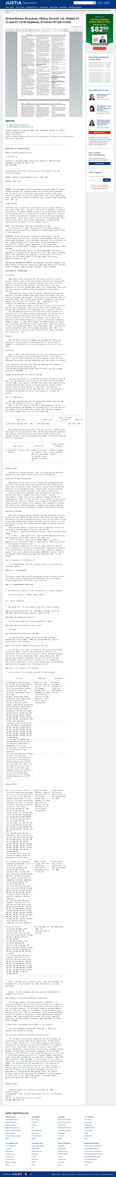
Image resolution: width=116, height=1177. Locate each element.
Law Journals (88, 1130)
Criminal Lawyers (10, 1125)
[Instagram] (21, 1174)
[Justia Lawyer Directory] (31, 1174)
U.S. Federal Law (11, 1143)
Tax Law (60, 1136)
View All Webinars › (100, 132)
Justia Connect (55, 1174)
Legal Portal (65, 1174)
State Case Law (36, 1151)
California (35, 1154)
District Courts (10, 1159)
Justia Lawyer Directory (91, 1148)
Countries (61, 1162)
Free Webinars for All (98, 90)
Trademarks (62, 1159)
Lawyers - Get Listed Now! (99, 186)
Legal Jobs (61, 1146)
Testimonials (88, 1162)
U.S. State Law (37, 1143)
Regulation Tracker (15, 10)
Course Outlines (89, 1128)
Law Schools (43, 7)
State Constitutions (38, 1146)
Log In (100, 2)
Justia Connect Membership (93, 1146)
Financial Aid (88, 1125)
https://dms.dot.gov (16, 1075)
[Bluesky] (26, 1174)
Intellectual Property (64, 1128)
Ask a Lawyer (20, 7)
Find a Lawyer (9, 7)
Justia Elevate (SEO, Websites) (93, 1154)
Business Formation (64, 1119)
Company (73, 1174)
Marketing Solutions (75, 7)
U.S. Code (8, 1148)
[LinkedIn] (13, 1174)
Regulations (9, 1151)
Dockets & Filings (10, 1162)
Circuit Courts (9, 1157)
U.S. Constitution (10, 1146)
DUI (33, 1128)
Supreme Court (10, 1154)
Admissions (88, 1122)
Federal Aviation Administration (46, 10)
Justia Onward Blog (90, 1159)
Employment (62, 1125)
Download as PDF (77, 27)
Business (61, 1117)
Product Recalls (63, 1154)
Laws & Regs (53, 7)
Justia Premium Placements (93, 1151)
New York (35, 1159)
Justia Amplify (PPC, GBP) (92, 1157)
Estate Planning (37, 1130)
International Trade (64, 1130)
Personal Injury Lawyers (13, 1136)
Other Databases (64, 1143)
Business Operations (64, 1122)
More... (7, 1138)
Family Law (35, 1133)
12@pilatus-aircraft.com (28, 242)
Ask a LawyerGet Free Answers (97, 153)
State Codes (35, 1148)
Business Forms (63, 1151)
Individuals (36, 1117)
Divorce (34, 1125)
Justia (6, 10)
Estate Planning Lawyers (13, 1130)
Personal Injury (36, 1136)
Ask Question (99, 163)
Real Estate (61, 1133)
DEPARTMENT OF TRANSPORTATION (21, 127)
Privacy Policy (96, 1174)
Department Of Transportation (29, 10)
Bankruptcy (35, 1119)
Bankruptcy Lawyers (11, 1119)
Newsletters (63, 7)
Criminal (34, 1122)
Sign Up (107, 2)
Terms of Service (86, 1174)
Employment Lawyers (12, 1128)
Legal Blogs (61, 1148)
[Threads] (23, 1174)
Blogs (86, 1133)
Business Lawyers (11, 1122)
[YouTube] (16, 1174)
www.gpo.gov (68, 136)
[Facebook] (18, 1174)
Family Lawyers (10, 1133)
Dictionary (87, 1119)
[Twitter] (28, 1174)
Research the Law (32, 7)
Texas (33, 1162)
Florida (34, 1157)
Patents (60, 1157)
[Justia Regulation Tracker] (13, 2)
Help (78, 1174)
